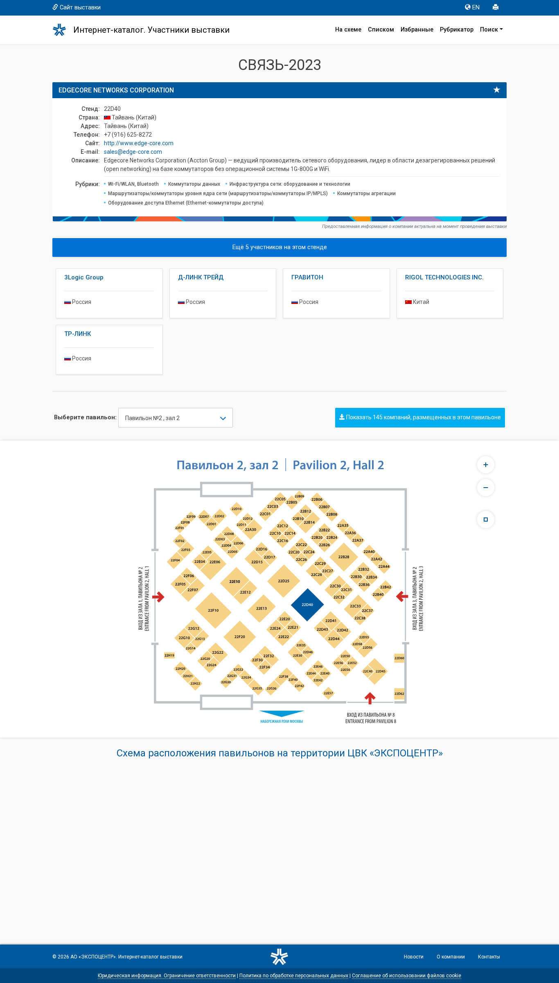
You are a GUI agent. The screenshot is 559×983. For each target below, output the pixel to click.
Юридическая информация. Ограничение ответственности (167, 976)
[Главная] (63, 30)
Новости (414, 957)
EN (476, 7)
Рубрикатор (456, 29)
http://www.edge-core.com (139, 143)
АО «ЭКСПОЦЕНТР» (93, 957)
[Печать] (496, 8)
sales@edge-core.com (133, 151)
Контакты (489, 957)
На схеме (348, 29)
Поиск (489, 29)
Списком (381, 29)
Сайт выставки (80, 7)
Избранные (417, 29)
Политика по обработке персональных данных (293, 976)
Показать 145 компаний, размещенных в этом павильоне (423, 417)
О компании (451, 957)
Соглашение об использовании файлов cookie (406, 976)
